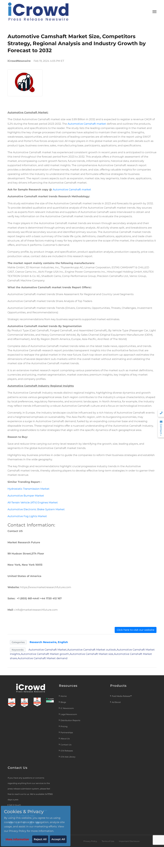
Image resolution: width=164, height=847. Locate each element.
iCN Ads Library (68, 757)
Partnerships (67, 732)
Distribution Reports (71, 720)
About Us (65, 738)
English (63, 642)
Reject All (40, 839)
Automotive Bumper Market (26, 495)
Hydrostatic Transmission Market (28, 488)
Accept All (58, 839)
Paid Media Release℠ (122, 696)
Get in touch (15, 805)
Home (64, 696)
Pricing (64, 726)
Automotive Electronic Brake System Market (36, 509)
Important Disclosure (129, 841)
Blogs (63, 702)
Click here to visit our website (135, 629)
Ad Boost (116, 702)
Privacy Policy (90, 841)
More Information (17, 839)
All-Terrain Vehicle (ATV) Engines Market (33, 502)
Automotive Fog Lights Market (27, 516)
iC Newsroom (67, 708)
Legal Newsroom (69, 714)
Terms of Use (108, 841)
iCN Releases (67, 750)
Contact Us (66, 744)
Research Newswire (43, 642)
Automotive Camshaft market (87, 123)
